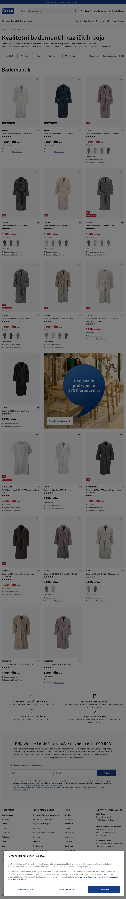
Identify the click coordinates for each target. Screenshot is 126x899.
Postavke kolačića (26, 889)
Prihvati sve (103, 889)
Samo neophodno (67, 889)
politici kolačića (19, 879)
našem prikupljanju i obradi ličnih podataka (98, 877)
